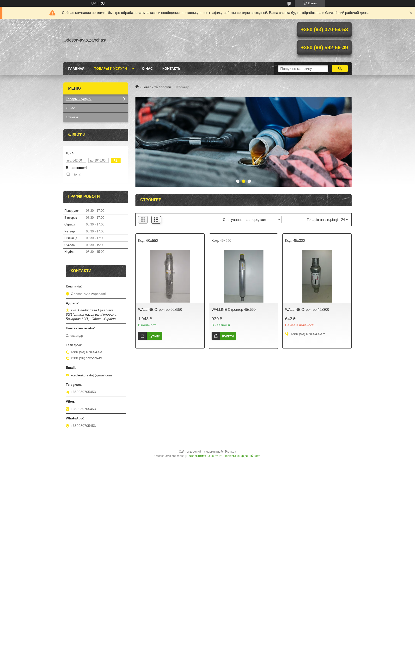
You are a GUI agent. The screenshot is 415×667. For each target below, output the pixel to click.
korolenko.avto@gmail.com (91, 375)
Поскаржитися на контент (204, 456)
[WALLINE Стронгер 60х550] (170, 276)
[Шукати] (340, 68)
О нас (147, 68)
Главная (76, 68)
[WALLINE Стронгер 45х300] (317, 276)
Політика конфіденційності (242, 456)
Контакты (172, 68)
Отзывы (72, 117)
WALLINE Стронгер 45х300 (307, 309)
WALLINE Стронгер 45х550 (234, 309)
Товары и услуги (110, 68)
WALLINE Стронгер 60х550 (160, 309)
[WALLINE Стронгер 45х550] (243, 276)
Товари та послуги (156, 87)
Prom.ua (230, 451)
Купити (154, 336)
